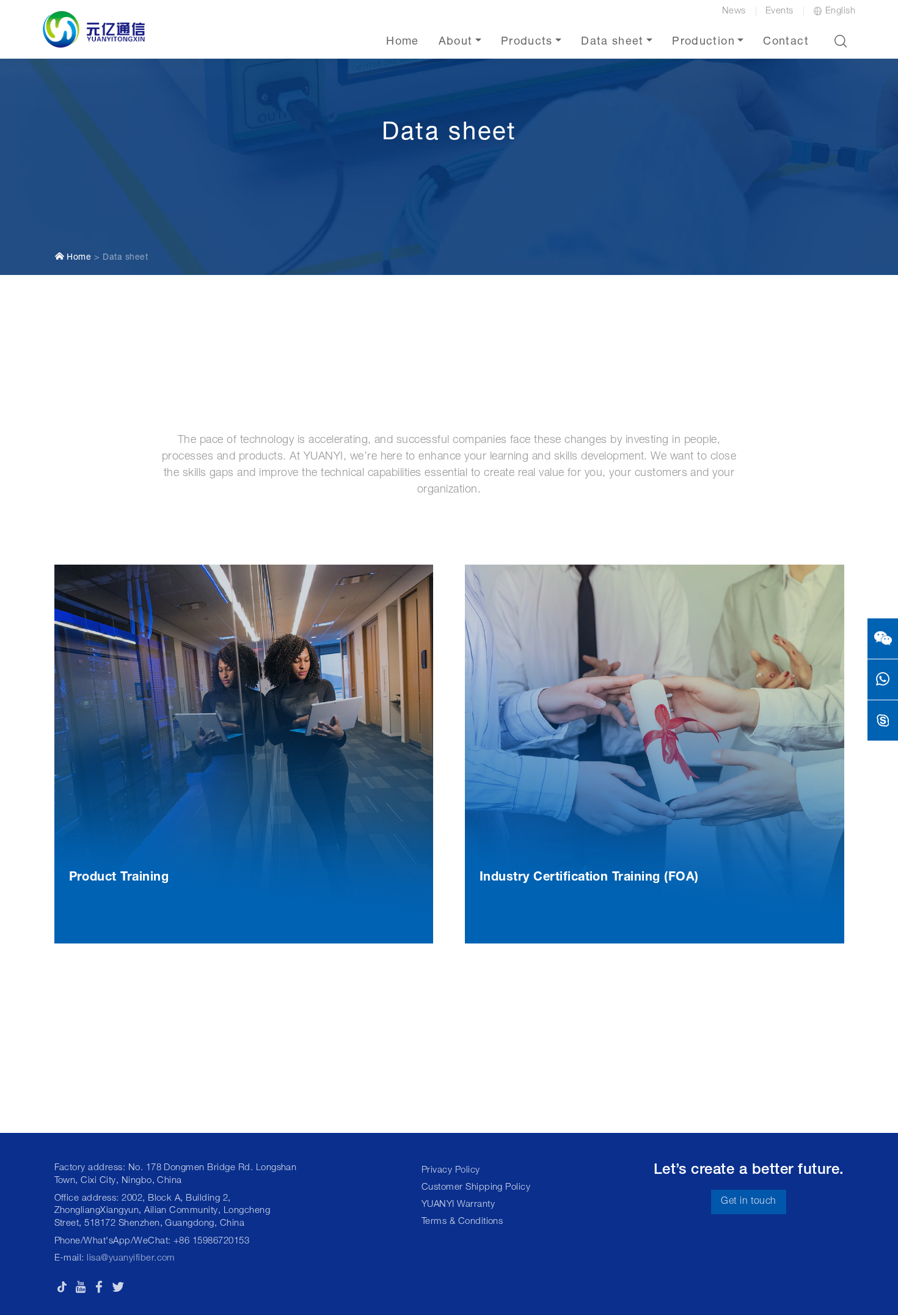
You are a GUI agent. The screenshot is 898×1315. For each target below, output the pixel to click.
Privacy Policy (451, 1170)
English (840, 11)
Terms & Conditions (462, 1221)
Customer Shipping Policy (476, 1187)
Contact (785, 42)
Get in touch (748, 1202)
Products (527, 42)
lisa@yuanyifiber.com (131, 1258)
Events (779, 11)
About (456, 42)
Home (402, 42)
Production (703, 42)
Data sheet (612, 42)
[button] (840, 40)
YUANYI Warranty (458, 1204)
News (734, 11)
